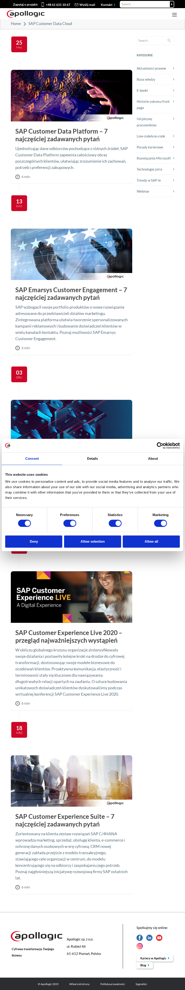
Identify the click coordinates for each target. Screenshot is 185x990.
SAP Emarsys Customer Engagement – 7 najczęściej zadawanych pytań (71, 293)
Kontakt (107, 5)
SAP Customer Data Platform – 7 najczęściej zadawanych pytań (61, 135)
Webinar (143, 191)
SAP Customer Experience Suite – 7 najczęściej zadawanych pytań (64, 820)
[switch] (69, 523)
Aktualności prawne (151, 68)
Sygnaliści (141, 984)
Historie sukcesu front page (153, 104)
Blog (143, 965)
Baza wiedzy (146, 79)
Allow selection (93, 541)
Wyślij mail (87, 5)
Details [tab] (92, 458)
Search (171, 4)
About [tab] (153, 458)
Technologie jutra (149, 169)
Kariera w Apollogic (153, 958)
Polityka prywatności (112, 984)
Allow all (151, 541)
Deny (34, 541)
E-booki (142, 90)
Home (16, 23)
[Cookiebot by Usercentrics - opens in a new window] (160, 445)
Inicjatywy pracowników (146, 122)
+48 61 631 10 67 (58, 5)
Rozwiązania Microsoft (154, 158)
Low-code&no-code (151, 136)
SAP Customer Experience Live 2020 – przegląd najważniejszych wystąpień (68, 636)
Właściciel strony (79, 984)
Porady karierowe (150, 147)
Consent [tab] (32, 458)
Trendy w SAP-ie (149, 180)
